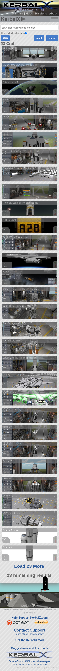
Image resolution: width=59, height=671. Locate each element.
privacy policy (37, 634)
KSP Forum (31, 664)
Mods (29, 13)
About (53, 13)
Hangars (17, 13)
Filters (5, 38)
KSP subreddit (17, 664)
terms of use (22, 634)
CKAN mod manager (37, 661)
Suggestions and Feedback (29, 648)
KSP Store (43, 664)
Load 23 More (29, 566)
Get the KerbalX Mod (29, 640)
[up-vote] (55, 56)
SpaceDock (16, 661)
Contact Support (29, 630)
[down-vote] (55, 59)
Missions (41, 13)
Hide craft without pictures (13, 32)
